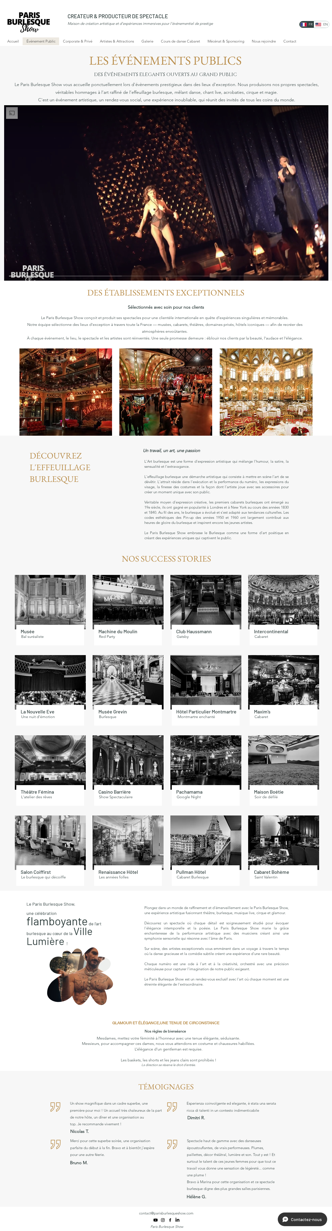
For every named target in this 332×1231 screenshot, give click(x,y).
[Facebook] (170, 1220)
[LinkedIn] (177, 1220)
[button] (107, 999)
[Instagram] (162, 1220)
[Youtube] (155, 1220)
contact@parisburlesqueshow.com (166, 1213)
